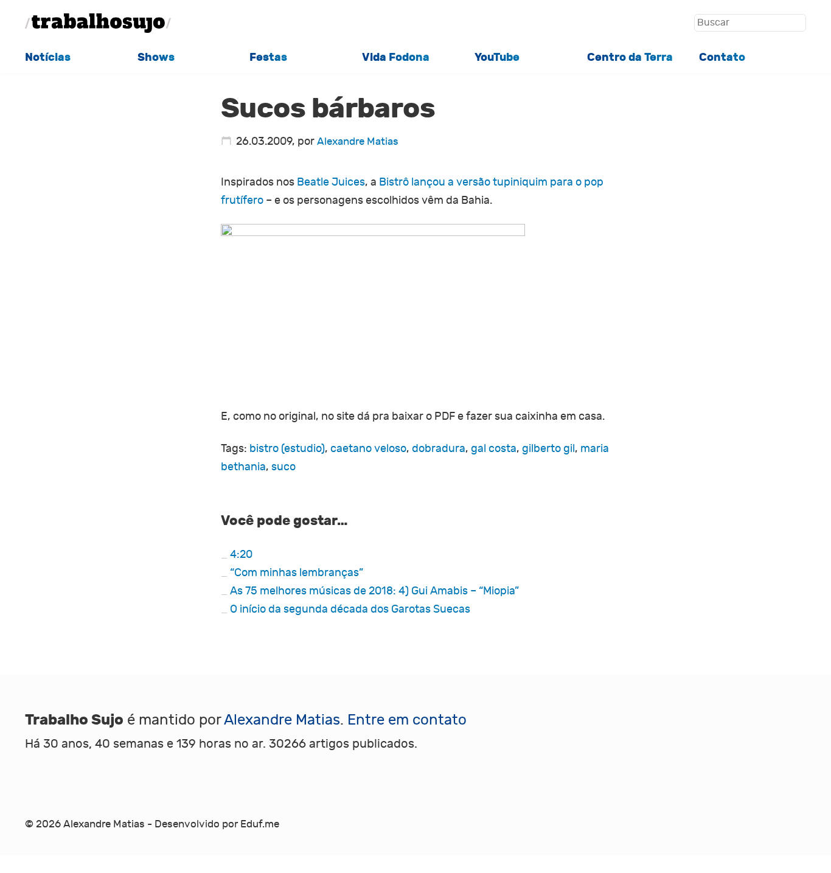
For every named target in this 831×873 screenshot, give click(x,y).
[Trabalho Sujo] (98, 23)
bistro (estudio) (287, 448)
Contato (722, 57)
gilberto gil (548, 448)
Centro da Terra (630, 57)
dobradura (438, 448)
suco (283, 466)
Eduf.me (259, 824)
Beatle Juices (331, 182)
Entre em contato (407, 719)
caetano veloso (368, 448)
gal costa (493, 448)
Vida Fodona (395, 57)
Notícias (48, 57)
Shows (156, 57)
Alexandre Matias (357, 141)
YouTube (497, 57)
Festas (268, 57)
